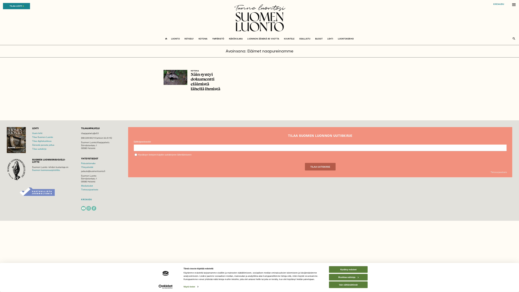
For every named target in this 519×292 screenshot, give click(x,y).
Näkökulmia (236, 39)
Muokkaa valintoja (346, 277)
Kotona (203, 39)
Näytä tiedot (189, 287)
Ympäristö (218, 39)
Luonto (175, 39)
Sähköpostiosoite (142, 141)
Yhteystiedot (87, 167)
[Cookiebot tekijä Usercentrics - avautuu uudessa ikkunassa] (165, 287)
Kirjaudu (498, 4)
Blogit (319, 39)
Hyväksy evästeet (348, 269)
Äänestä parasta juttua (43, 144)
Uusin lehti (37, 133)
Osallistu (304, 39)
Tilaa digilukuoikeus (41, 140)
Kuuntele (289, 39)
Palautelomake (88, 163)
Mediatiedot (87, 185)
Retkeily (189, 39)
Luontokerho (346, 39)
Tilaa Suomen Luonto (42, 137)
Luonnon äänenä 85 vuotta (263, 39)
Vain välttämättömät (348, 285)
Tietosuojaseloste (89, 189)
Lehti (330, 39)
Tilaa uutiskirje (39, 148)
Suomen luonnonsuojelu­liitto (46, 170)
